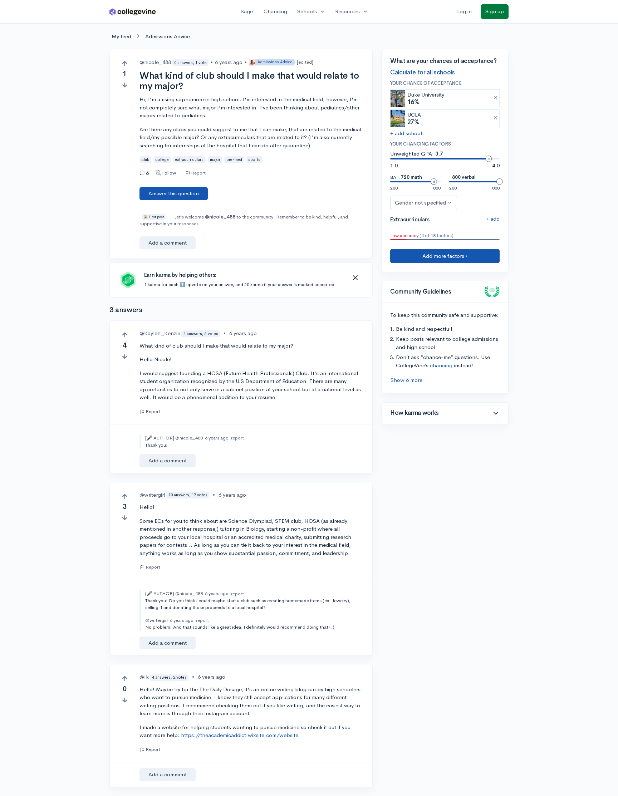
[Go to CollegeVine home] (132, 12)
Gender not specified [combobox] (420, 202)
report (237, 438)
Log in (464, 11)
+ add (493, 218)
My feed (121, 36)
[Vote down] (124, 84)
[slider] (488, 159)
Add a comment (167, 242)
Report (198, 173)
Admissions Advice (167, 36)
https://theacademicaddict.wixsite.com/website (239, 735)
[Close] (355, 277)
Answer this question (173, 193)
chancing (441, 365)
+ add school (406, 133)
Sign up (494, 11)
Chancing (275, 11)
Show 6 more (406, 380)
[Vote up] (124, 63)
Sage (247, 11)
